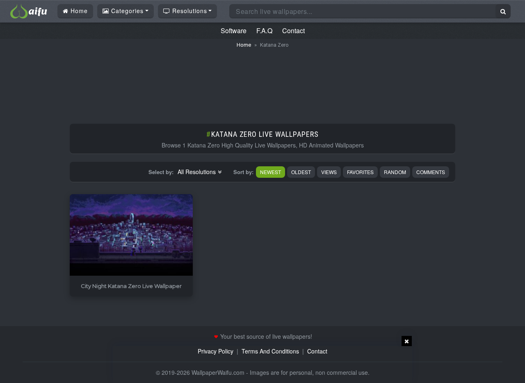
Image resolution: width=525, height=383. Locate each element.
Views (329, 171)
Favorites (360, 171)
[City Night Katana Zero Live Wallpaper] (131, 235)
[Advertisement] (262, 81)
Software (234, 30)
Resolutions (188, 11)
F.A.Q (264, 30)
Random (395, 171)
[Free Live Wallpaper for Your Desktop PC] (28, 10)
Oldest (301, 171)
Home (78, 11)
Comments (430, 171)
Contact (293, 30)
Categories (126, 11)
